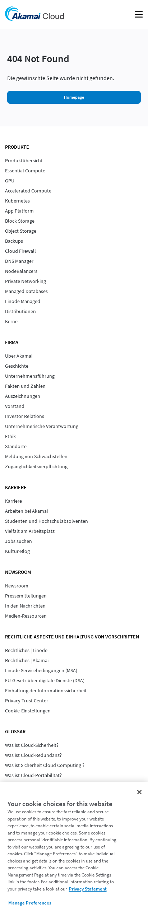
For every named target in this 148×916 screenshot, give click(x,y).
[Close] (139, 792)
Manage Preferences (29, 903)
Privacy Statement (88, 889)
